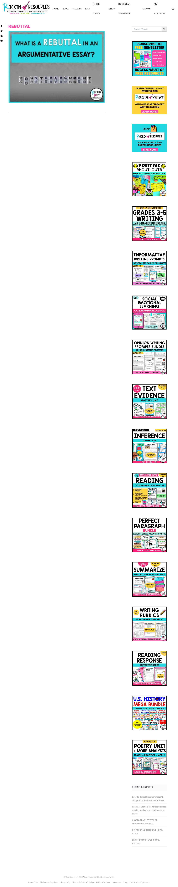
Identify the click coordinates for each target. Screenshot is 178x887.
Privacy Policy (65, 882)
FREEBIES (77, 8)
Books (147, 8)
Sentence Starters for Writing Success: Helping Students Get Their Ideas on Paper (149, 810)
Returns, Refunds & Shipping (83, 882)
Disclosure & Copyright (48, 882)
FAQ (87, 8)
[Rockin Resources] (26, 8)
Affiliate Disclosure (103, 882)
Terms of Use (33, 882)
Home (56, 8)
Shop (112, 8)
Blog (65, 8)
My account (117, 882)
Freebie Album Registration (140, 882)
